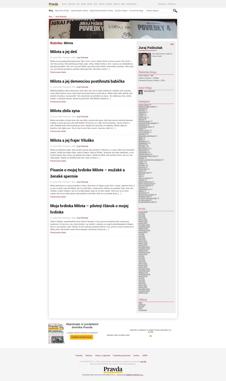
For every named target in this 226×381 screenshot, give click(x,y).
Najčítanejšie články (79, 10)
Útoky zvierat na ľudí (146, 184)
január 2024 (143, 267)
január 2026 (143, 223)
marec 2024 (143, 263)
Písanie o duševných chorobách (150, 160)
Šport (140, 174)
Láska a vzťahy (144, 130)
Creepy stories (144, 105)
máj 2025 (142, 238)
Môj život (142, 145)
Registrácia (162, 4)
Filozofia (142, 110)
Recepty (141, 306)
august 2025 (143, 232)
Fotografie (142, 112)
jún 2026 (142, 214)
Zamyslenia (143, 193)
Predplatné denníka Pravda (81, 337)
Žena (95, 4)
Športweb (71, 4)
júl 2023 (141, 278)
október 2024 (143, 250)
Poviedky (142, 165)
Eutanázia (142, 108)
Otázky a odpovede (102, 356)
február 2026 (143, 221)
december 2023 (144, 269)
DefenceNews (131, 4)
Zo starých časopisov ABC (148, 198)
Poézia (141, 162)
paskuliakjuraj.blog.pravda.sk (148, 50)
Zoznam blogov (121, 10)
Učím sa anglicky (145, 178)
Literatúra (142, 134)
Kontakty (79, 356)
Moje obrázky (143, 149)
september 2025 (144, 230)
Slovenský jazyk (144, 173)
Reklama (89, 356)
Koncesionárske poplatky (147, 123)
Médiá (141, 138)
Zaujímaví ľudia (144, 196)
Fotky (140, 303)
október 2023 (143, 272)
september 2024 (144, 252)
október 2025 (143, 228)
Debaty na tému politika (147, 107)
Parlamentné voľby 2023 (147, 156)
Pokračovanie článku (58, 72)
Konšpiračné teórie (145, 127)
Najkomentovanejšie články (101, 10)
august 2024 (143, 254)
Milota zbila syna (65, 110)
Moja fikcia (142, 147)
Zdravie (89, 4)
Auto (78, 4)
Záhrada (109, 4)
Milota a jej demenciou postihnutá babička (87, 81)
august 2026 (143, 212)
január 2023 (143, 287)
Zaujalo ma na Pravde (146, 195)
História (141, 114)
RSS (172, 44)
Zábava (141, 191)
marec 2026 (143, 219)
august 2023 (143, 276)
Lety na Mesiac (144, 132)
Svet (140, 176)
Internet (141, 119)
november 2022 (144, 291)
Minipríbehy (143, 141)
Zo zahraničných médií (147, 202)
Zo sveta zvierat (144, 200)
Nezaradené (143, 152)
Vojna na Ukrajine (145, 185)
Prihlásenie (172, 4)
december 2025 (144, 225)
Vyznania (142, 187)
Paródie (141, 158)
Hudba (141, 116)
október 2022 (143, 293)
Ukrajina (142, 180)
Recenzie (142, 167)
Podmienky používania (121, 356)
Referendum (143, 169)
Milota (141, 140)
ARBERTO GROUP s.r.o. (134, 375)
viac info (143, 362)
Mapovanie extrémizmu (147, 136)
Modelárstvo (143, 143)
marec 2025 (143, 241)
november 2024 (144, 249)
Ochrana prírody (144, 154)
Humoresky (143, 118)
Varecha (102, 4)
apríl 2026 (142, 217)
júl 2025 (141, 234)
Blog (51, 10)
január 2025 (143, 245)
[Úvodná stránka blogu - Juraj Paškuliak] (111, 29)
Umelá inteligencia (145, 182)
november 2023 (144, 271)
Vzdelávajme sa (144, 189)
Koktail (83, 4)
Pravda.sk (142, 305)
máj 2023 (142, 282)
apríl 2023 (142, 283)
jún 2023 (142, 280)
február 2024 (143, 265)
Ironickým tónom (144, 121)
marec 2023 (143, 285)
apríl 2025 (142, 239)
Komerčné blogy (136, 10)
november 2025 (144, 227)
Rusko (141, 171)
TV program (143, 310)
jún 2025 (142, 236)
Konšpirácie (143, 125)
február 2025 (143, 243)
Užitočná (116, 4)
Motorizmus (143, 151)
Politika (141, 163)
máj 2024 (142, 260)
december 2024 (144, 247)
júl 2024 (141, 256)
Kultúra (141, 129)
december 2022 (144, 289)
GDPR (144, 356)
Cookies (136, 356)
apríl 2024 (142, 261)
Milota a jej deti (63, 51)
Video (123, 4)
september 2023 (144, 274)
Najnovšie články (62, 10)
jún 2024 (142, 258)
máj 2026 (142, 216)
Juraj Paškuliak (60, 17)
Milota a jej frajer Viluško (72, 140)
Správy (64, 4)
